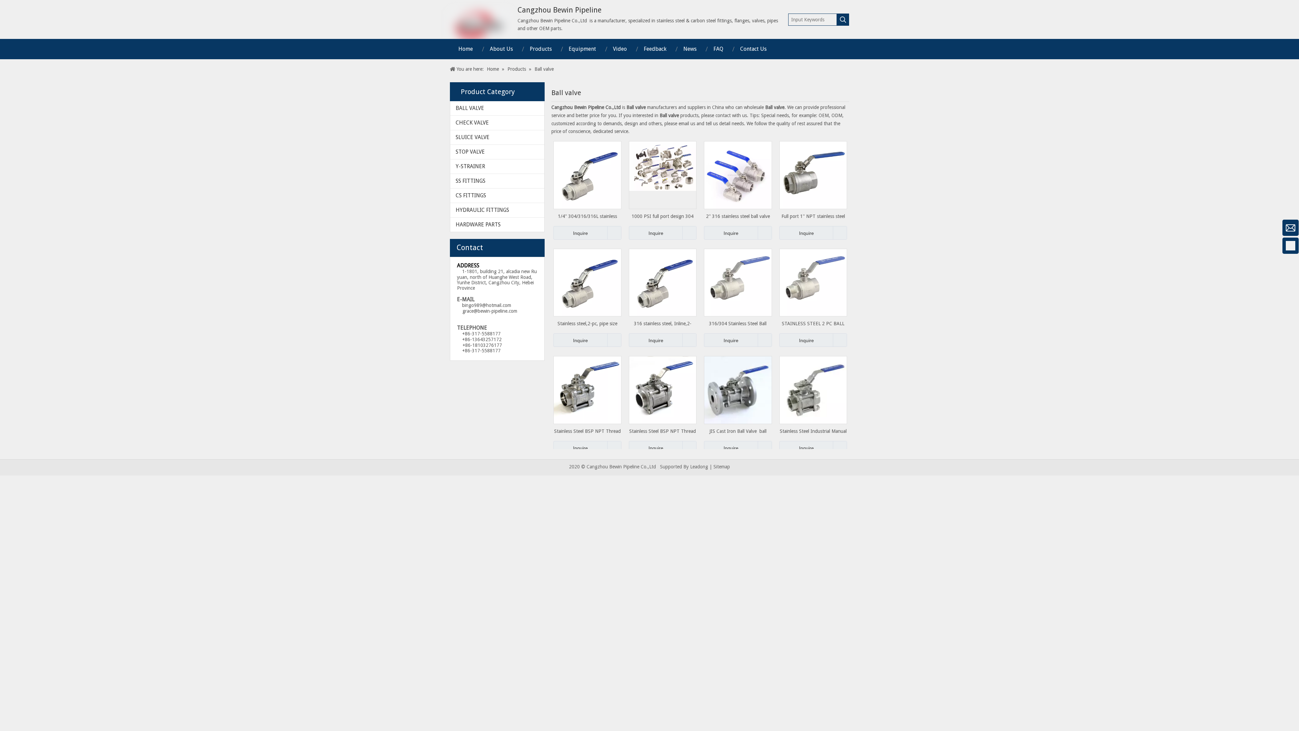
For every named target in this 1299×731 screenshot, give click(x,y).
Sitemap (721, 466)
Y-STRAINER (470, 166)
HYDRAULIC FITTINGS (482, 210)
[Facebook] (8, 246)
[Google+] (8, 264)
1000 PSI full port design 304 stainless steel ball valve (662, 216)
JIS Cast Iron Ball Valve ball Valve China (738, 431)
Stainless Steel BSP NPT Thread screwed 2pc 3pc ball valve (662, 431)
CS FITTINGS (471, 195)
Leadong (699, 466)
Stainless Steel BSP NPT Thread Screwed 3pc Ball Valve (587, 431)
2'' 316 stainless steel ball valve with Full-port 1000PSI (738, 216)
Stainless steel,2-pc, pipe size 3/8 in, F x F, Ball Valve (587, 324)
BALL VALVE (470, 108)
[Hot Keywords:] (843, 20)
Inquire (580, 233)
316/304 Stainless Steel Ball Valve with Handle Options (738, 324)
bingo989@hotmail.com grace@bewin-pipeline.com (487, 308)
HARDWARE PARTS (478, 224)
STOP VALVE (470, 152)
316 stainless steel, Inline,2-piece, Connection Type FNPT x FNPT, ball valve (663, 324)
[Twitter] (8, 299)
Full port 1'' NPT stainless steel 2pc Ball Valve (813, 216)
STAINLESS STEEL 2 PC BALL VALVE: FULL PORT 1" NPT (813, 324)
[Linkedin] (8, 281)
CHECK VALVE (472, 122)
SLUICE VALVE (472, 137)
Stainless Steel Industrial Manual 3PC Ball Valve (813, 431)
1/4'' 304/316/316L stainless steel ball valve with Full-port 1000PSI (587, 216)
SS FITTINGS (470, 181)
